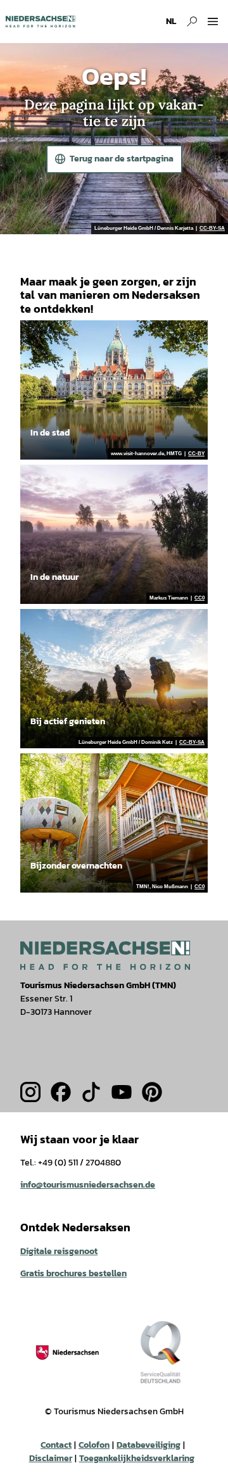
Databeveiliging (148, 1445)
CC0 (199, 598)
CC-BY (196, 453)
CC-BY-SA (212, 228)
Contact (56, 1445)
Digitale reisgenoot (59, 1251)
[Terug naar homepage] (40, 21)
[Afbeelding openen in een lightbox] (105, 955)
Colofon (94, 1445)
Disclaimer (50, 1458)
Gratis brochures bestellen (73, 1273)
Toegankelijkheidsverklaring (136, 1458)
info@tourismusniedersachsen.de (87, 1184)
